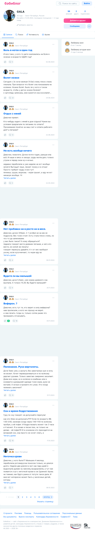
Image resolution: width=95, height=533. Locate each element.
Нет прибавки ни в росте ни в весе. (24, 228)
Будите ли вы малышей (17, 275)
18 (16, 321)
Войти (87, 3)
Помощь (27, 513)
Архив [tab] (47, 34)
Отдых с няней (12, 113)
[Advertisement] (70, 94)
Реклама (18, 513)
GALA (11, 43)
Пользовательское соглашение (47, 513)
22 (13, 98)
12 (12, 135)
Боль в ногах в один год (17, 50)
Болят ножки (11, 77)
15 (12, 395)
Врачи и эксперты (26, 517)
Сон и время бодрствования (20, 410)
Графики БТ (66, 517)
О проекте (7, 513)
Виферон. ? (10, 303)
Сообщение (75, 26)
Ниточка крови (12, 456)
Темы (75, 517)
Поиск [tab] (20, 34)
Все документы (9, 517)
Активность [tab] (34, 34)
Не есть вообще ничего (17, 150)
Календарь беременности (47, 517)
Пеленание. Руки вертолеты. (21, 366)
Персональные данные (72, 513)
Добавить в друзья (77, 20)
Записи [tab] (9, 34)
